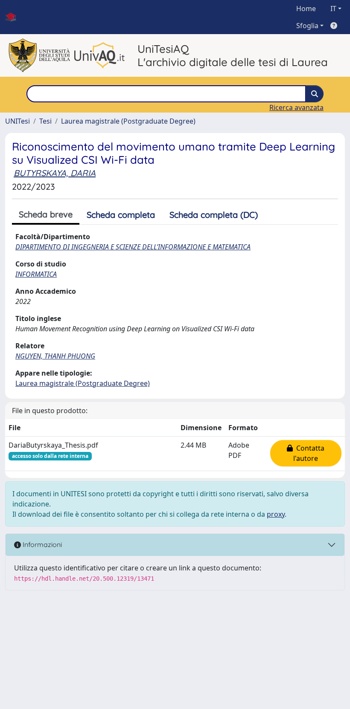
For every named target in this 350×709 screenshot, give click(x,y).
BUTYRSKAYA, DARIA (55, 173)
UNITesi (17, 121)
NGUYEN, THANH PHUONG (55, 356)
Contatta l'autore (308, 453)
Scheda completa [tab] (121, 214)
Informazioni (41, 544)
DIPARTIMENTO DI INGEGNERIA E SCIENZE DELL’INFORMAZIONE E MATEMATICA (133, 247)
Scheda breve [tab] (46, 214)
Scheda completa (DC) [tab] (213, 214)
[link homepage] (14, 17)
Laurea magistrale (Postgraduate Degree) (128, 121)
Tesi (45, 121)
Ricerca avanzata (296, 107)
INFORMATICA (36, 274)
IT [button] (333, 8)
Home (306, 8)
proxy (276, 514)
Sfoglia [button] (307, 25)
